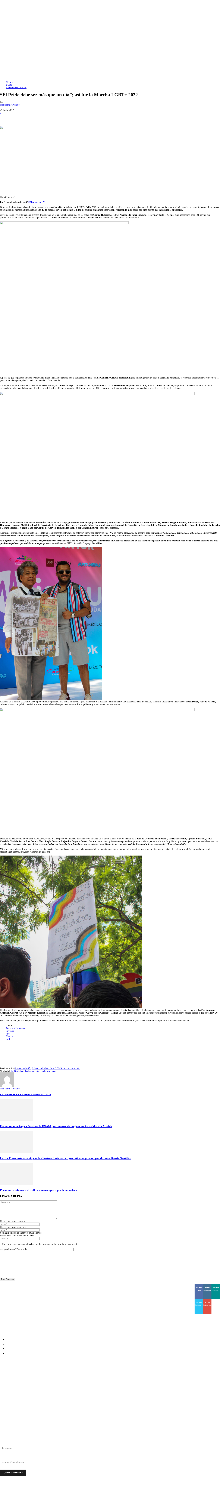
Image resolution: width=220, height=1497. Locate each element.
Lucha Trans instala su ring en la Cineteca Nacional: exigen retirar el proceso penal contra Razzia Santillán (65, 1158)
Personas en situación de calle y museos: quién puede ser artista (38, 1190)
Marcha (9, 1036)
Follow (207, 1285)
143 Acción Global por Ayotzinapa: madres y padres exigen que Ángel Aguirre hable (54, 1377)
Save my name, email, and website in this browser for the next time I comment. (40, 1244)
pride (8, 1039)
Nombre (4, 1443)
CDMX (9, 82)
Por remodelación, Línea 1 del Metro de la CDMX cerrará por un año (47, 1068)
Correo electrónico (8, 1457)
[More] (48, 117)
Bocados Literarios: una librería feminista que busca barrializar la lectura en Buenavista (58, 1382)
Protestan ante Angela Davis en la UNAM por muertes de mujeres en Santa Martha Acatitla (56, 1126)
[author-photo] (7, 1086)
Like (199, 1285)
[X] (16, 117)
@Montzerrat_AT (37, 202)
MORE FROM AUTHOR (38, 1094)
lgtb (8, 1033)
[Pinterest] (26, 117)
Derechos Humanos (15, 1028)
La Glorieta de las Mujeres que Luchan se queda (34, 1071)
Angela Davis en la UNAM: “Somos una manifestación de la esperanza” (46, 1388)
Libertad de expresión (16, 87)
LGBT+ (10, 84)
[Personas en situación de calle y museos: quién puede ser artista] (16, 1184)
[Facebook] (5, 117)
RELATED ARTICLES (12, 1094)
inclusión (10, 1031)
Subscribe (207, 1300)
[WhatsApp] (37, 117)
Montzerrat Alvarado (10, 104)
